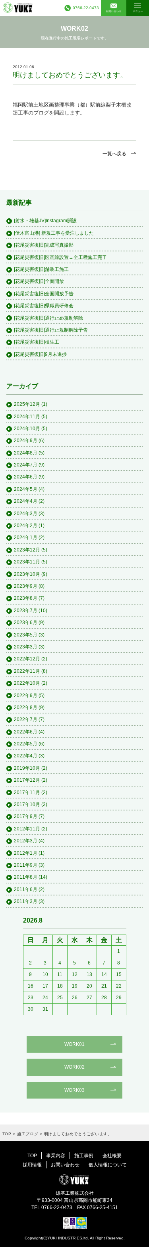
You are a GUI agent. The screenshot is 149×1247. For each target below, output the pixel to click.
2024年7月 (25, 465)
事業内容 (55, 1155)
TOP (7, 1134)
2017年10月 (27, 804)
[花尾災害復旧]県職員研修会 (44, 305)
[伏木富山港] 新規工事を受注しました (54, 233)
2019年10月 (27, 768)
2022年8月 (25, 707)
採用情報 (32, 1165)
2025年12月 (27, 404)
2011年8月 (25, 877)
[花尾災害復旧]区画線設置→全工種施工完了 (60, 257)
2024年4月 (25, 501)
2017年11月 (27, 792)
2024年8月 (25, 453)
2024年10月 (27, 428)
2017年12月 (27, 780)
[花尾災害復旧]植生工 (36, 342)
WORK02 (74, 1067)
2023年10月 (27, 574)
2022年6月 (25, 732)
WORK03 (74, 1090)
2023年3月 (25, 647)
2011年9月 (25, 865)
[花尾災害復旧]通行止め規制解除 (48, 318)
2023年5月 (25, 635)
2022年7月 (25, 719)
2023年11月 (27, 562)
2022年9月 (25, 695)
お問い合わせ (65, 1165)
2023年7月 (25, 610)
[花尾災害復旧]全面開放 (39, 281)
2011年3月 (25, 901)
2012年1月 (25, 853)
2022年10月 (27, 683)
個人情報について (108, 1165)
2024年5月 (25, 489)
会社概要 (112, 1155)
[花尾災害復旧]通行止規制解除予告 (51, 330)
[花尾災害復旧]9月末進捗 (40, 354)
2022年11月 (27, 671)
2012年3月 (25, 841)
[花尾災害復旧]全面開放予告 (44, 293)
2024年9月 (25, 440)
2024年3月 (25, 513)
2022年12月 (27, 659)
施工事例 (83, 1155)
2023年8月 (25, 598)
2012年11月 (27, 829)
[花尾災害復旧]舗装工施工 (41, 269)
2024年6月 (25, 477)
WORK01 (74, 1044)
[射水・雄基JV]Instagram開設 (45, 220)
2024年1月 (25, 537)
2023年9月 (25, 586)
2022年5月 (25, 744)
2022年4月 (25, 756)
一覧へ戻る (114, 153)
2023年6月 (25, 622)
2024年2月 (25, 525)
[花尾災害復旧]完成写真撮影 (44, 245)
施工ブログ (28, 1134)
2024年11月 (27, 416)
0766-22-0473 (86, 8)
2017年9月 (25, 816)
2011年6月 (25, 889)
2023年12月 (27, 550)
